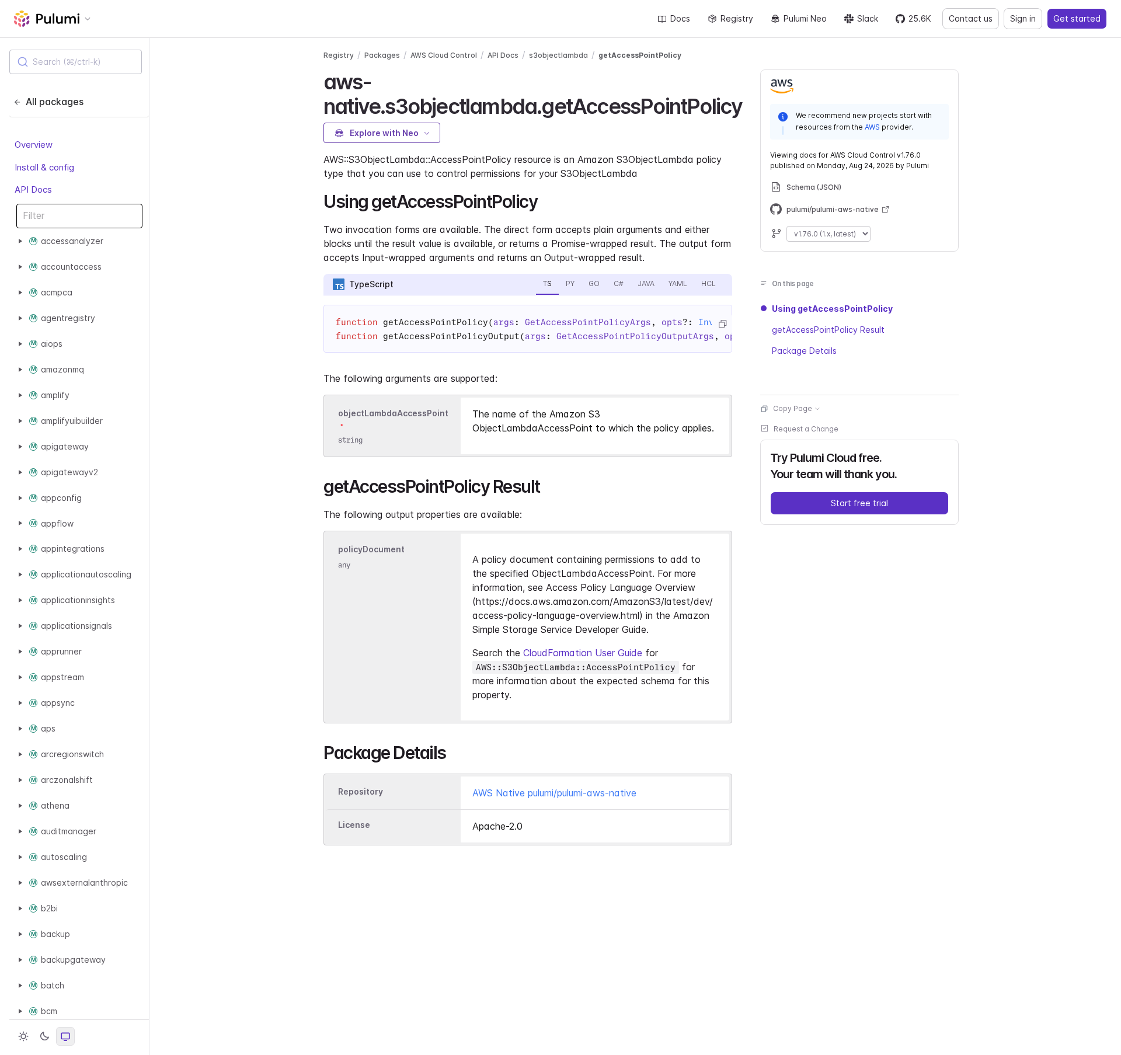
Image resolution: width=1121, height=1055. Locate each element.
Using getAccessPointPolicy (832, 309)
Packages (382, 55)
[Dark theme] (44, 1036)
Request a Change (806, 428)
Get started (1077, 18)
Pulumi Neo (805, 18)
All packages (54, 101)
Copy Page (792, 408)
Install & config (44, 166)
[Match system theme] (65, 1036)
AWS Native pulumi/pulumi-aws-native (554, 793)
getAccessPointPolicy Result (828, 330)
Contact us (971, 18)
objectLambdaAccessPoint (393, 413)
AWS (872, 126)
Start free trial (859, 503)
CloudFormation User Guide (582, 653)
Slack (867, 18)
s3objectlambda (558, 55)
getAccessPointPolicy (639, 55)
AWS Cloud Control (443, 55)
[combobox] (75, 62)
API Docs (33, 189)
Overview (34, 144)
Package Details (804, 351)
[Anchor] (752, 104)
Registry (736, 18)
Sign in (1023, 18)
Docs (680, 18)
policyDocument (371, 550)
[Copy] (722, 324)
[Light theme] (23, 1036)
